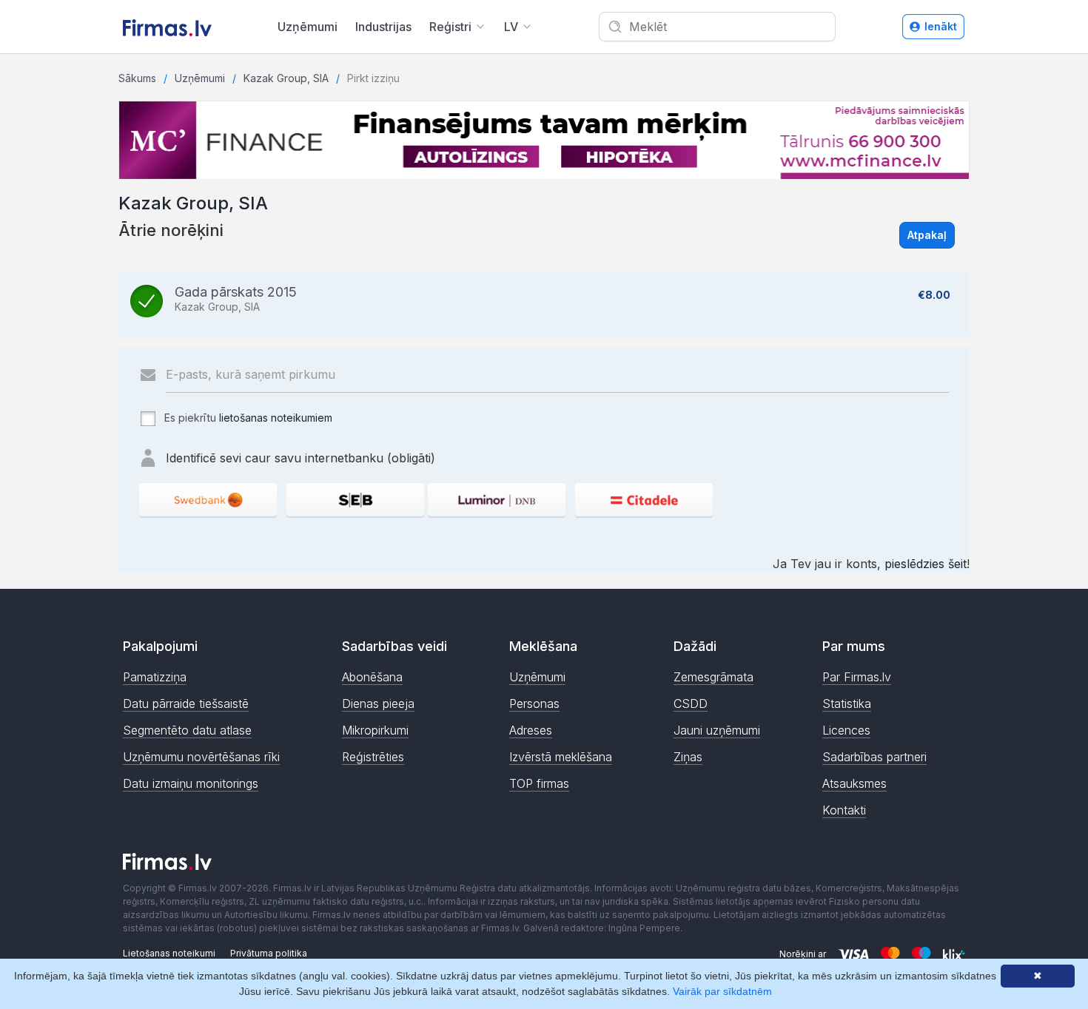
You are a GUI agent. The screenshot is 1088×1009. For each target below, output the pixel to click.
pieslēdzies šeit (925, 563)
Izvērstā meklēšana (560, 756)
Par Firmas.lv (856, 676)
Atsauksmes (854, 783)
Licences (846, 730)
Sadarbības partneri (874, 756)
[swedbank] (208, 499)
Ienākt (940, 26)
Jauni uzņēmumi (717, 730)
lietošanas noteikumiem (275, 417)
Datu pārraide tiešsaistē (186, 703)
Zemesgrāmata (713, 676)
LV (511, 26)
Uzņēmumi (308, 26)
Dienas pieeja (378, 703)
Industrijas (383, 26)
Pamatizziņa (155, 676)
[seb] (355, 499)
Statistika (846, 703)
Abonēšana (372, 676)
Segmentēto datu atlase (187, 730)
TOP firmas (539, 783)
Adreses (530, 730)
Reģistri (450, 26)
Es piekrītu (246, 417)
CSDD (691, 703)
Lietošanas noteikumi (169, 953)
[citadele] (644, 499)
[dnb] (496, 499)
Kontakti (844, 810)
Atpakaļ (927, 235)
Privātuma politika (268, 953)
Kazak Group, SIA (286, 78)
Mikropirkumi (375, 730)
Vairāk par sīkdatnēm (722, 991)
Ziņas (688, 756)
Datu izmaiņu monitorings (190, 783)
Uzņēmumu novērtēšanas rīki (201, 756)
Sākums (137, 78)
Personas (534, 703)
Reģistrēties (373, 756)
